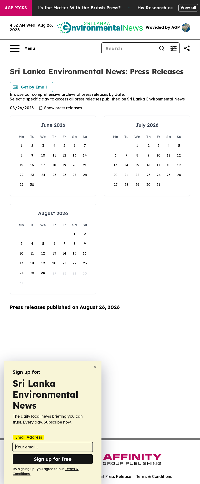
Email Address (28, 437)
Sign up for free (52, 459)
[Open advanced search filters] (173, 48)
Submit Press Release (111, 476)
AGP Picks (16, 7)
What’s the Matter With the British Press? (74, 7)
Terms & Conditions (154, 476)
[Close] (95, 367)
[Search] (162, 48)
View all (188, 7)
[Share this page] (186, 48)
